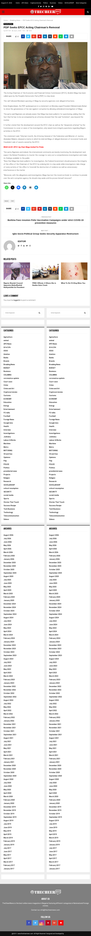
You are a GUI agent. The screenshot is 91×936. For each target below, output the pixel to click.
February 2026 (9, 556)
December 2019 (10, 807)
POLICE (6, 464)
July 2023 (7, 662)
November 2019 (10, 810)
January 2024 (9, 642)
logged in (17, 300)
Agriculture (8, 337)
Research (7, 481)
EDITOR (8, 31)
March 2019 (8, 838)
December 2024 (10, 604)
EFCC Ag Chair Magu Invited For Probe (29, 147)
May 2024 (7, 628)
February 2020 (9, 800)
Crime (6, 385)
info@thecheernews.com (50, 910)
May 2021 (7, 748)
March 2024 (8, 635)
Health (6, 426)
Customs (7, 395)
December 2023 (10, 645)
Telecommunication (11, 516)
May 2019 (7, 831)
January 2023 (9, 683)
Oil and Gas (8, 454)
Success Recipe (10, 505)
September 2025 (10, 573)
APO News (25, 3)
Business (53, 3)
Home (18, 3)
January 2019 (9, 845)
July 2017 (7, 848)
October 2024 (9, 611)
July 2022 (7, 704)
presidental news (10, 471)
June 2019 (8, 827)
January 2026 (9, 559)
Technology (8, 512)
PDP (12, 201)
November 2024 (10, 607)
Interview (7, 430)
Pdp (5, 461)
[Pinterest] (48, 922)
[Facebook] (29, 922)
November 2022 (10, 690)
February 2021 (9, 759)
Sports (6, 499)
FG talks (7, 413)
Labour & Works (10, 440)
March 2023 (8, 676)
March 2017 (8, 862)
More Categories (81, 3)
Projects (7, 474)
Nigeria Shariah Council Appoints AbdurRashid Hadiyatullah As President (14, 285)
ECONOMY (7, 399)
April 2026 (7, 549)
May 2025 (7, 587)
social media (8, 495)
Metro (6, 447)
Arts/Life (7, 347)
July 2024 (7, 621)
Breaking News (8, 24)
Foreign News (9, 419)
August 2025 (8, 576)
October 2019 (9, 814)
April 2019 (7, 834)
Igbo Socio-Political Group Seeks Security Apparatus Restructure (45, 234)
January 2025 (9, 600)
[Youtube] (61, 922)
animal (6, 340)
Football (7, 416)
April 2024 (7, 631)
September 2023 (10, 655)
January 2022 (9, 721)
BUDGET (7, 368)
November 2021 (10, 728)
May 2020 (7, 790)
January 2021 (9, 762)
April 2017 (7, 858)
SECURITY (7, 492)
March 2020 (8, 796)
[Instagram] (41, 922)
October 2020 (9, 772)
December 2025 (10, 563)
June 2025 (8, 583)
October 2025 (9, 569)
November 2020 (10, 769)
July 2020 (7, 783)
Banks (6, 358)
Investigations (9, 433)
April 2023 (7, 673)
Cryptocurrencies (35, 3)
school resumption (11, 488)
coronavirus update (11, 378)
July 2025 (7, 580)
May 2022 (7, 707)
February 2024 (9, 638)
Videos (60, 3)
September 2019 (10, 817)
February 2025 (9, 597)
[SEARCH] (39, 313)
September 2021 (10, 735)
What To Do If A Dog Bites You (73, 283)
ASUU (6, 351)
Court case (8, 382)
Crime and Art (9, 388)
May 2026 (7, 545)
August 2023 (8, 659)
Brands (6, 361)
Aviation (7, 354)
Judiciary (7, 437)
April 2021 (7, 752)
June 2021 (8, 745)
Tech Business (9, 509)
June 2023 (8, 666)
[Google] (54, 922)
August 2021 (8, 738)
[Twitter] (35, 922)
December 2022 (10, 686)
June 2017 (8, 851)
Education (7, 402)
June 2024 (8, 624)
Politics (45, 3)
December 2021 (10, 724)
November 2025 (10, 566)
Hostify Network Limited (71, 933)
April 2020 (7, 793)
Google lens (8, 423)
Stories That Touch (11, 502)
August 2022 (8, 700)
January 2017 (9, 869)
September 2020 (10, 776)
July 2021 (7, 741)
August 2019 (8, 820)
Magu (6, 201)
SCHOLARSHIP (69, 3)
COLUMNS (7, 375)
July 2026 (7, 538)
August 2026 (8, 535)
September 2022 (10, 697)
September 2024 (10, 614)
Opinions (7, 457)
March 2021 (8, 755)
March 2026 (8, 552)
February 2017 (9, 865)
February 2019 (9, 841)
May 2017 (7, 855)
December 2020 (10, 765)
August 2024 (8, 618)
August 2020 (8, 779)
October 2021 (9, 731)
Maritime (7, 443)
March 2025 (8, 594)
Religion (7, 478)
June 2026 (8, 542)
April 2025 (7, 590)
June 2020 (8, 786)
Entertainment (9, 409)
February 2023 (9, 680)
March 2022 (8, 714)
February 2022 (9, 717)
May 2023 (7, 669)
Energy (6, 406)
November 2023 (10, 649)
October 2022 (9, 693)
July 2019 (7, 824)
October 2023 (9, 652)
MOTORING (8, 450)
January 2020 (9, 803)
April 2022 (7, 710)
